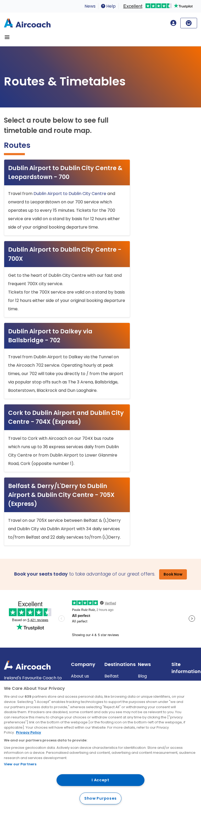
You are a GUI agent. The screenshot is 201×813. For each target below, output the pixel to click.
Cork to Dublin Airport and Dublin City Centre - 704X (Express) (66, 417)
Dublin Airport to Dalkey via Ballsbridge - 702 (50, 335)
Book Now (173, 574)
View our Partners (20, 764)
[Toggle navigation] (7, 37)
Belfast (111, 676)
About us (80, 676)
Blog (142, 676)
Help (110, 6)
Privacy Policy (28, 732)
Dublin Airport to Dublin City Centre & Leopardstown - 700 (65, 172)
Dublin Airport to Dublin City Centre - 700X (64, 254)
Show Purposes (100, 798)
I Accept (100, 780)
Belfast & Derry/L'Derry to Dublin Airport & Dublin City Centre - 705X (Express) (61, 495)
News (90, 6)
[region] (100, 747)
